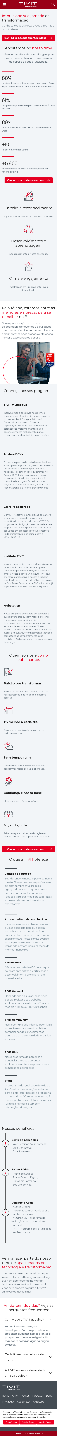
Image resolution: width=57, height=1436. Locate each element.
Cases (26, 1395)
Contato (38, 1402)
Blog (49, 1395)
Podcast (37, 1395)
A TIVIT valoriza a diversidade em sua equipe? (25, 1373)
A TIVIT (16, 1395)
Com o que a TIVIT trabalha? (24, 1319)
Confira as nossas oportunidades (25, 38)
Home (5, 1395)
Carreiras (23, 1402)
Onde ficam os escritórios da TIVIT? (24, 1357)
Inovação (8, 1402)
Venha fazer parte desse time (25, 180)
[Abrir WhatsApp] (49, 1428)
